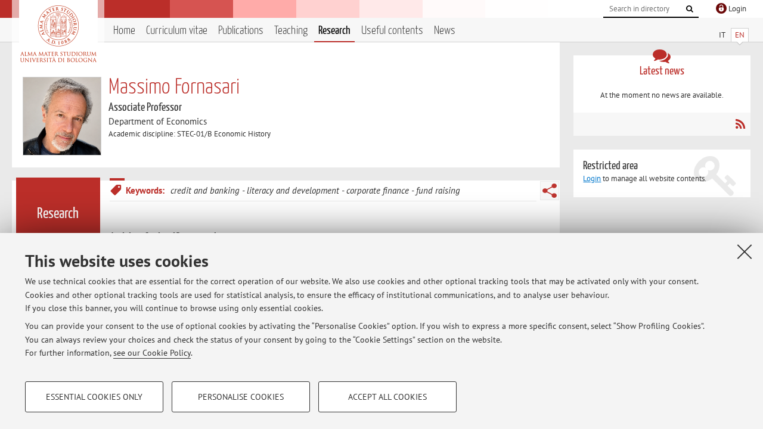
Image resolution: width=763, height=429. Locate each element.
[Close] (744, 251)
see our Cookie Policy (152, 352)
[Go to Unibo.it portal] (58, 34)
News (444, 30)
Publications (240, 30)
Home (124, 30)
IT (722, 35)
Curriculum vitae (176, 30)
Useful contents (392, 30)
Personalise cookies (241, 396)
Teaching (291, 30)
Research (334, 30)
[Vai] (690, 9)
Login (592, 178)
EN (740, 35)
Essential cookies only (94, 396)
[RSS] (740, 124)
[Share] (549, 190)
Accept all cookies (387, 396)
